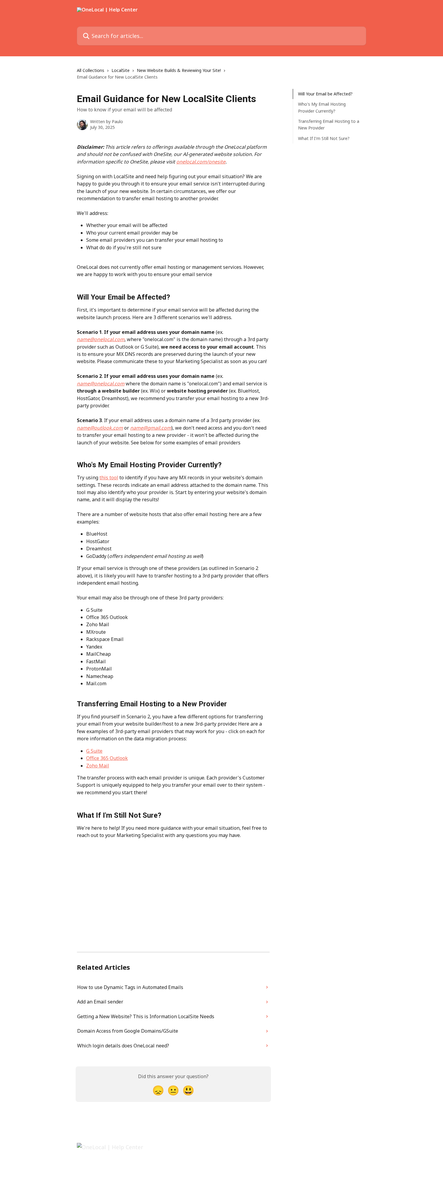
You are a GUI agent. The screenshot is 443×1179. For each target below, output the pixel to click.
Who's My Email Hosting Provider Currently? (322, 107)
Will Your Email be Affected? (325, 94)
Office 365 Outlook (107, 758)
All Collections (90, 70)
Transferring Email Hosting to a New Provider (328, 124)
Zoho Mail (97, 765)
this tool (108, 477)
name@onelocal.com (100, 339)
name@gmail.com (150, 428)
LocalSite (121, 70)
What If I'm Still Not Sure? (324, 138)
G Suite (94, 751)
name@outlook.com (100, 428)
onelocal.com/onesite (200, 161)
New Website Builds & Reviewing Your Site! (179, 70)
